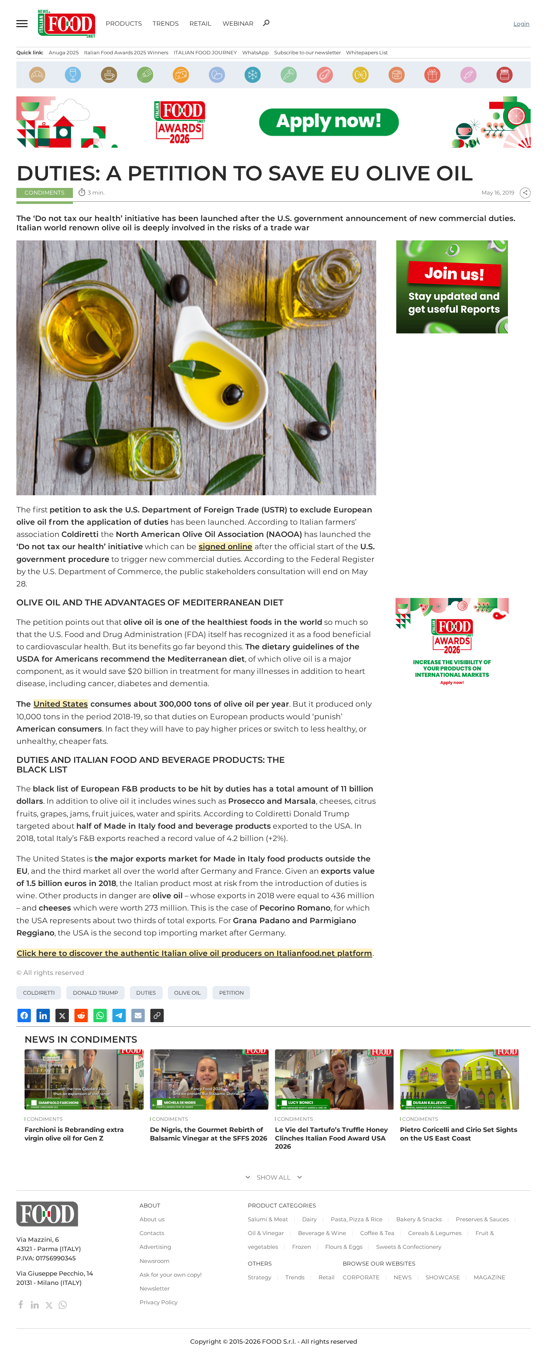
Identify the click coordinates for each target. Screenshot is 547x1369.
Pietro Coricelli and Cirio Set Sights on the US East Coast (458, 1134)
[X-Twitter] (49, 1304)
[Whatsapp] (62, 1304)
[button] (21, 23)
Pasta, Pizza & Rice (357, 1219)
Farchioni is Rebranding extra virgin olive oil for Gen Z (74, 1134)
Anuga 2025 (64, 52)
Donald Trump (95, 992)
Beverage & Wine (322, 1233)
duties (146, 992)
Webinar (238, 23)
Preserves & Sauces (482, 1219)
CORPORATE (361, 1277)
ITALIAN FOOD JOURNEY (205, 52)
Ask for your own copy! (171, 1275)
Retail (200, 23)
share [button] (525, 192)
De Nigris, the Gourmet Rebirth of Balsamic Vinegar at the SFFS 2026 (208, 1134)
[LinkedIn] (35, 1304)
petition (231, 992)
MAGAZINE (489, 1277)
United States (60, 704)
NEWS (403, 1277)
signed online (225, 546)
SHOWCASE (443, 1277)
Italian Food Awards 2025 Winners (126, 52)
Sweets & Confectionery (408, 1247)
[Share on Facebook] (24, 1015)
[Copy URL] (157, 1015)
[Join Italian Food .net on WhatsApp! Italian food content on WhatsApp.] (452, 286)
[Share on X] (62, 1015)
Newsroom (155, 1261)
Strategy (259, 1277)
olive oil (187, 992)
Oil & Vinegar (266, 1233)
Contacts (152, 1233)
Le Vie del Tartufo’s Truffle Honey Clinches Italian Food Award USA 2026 (331, 1138)
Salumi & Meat (268, 1219)
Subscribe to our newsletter (307, 52)
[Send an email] (138, 1015)
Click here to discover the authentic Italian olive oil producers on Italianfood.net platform (194, 953)
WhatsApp (255, 52)
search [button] (266, 23)
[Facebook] (21, 1304)
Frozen (301, 1247)
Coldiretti (39, 992)
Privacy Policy (158, 1302)
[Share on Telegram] (119, 1015)
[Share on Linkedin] (43, 1015)
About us (152, 1219)
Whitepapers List (367, 52)
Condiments (44, 192)
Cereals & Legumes (434, 1233)
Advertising (155, 1247)
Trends (166, 23)
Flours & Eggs (343, 1247)
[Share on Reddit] (81, 1015)
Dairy (309, 1219)
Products (124, 23)
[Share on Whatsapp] (100, 1015)
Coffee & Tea (377, 1233)
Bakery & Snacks (419, 1219)
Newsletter (155, 1288)
